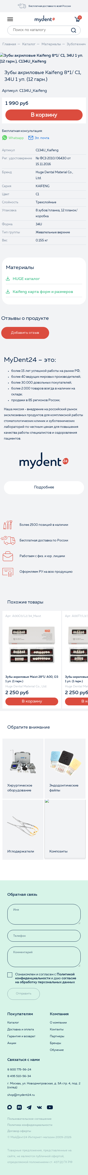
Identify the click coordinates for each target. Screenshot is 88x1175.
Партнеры (57, 1036)
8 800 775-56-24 (19, 1069)
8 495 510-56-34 (19, 1076)
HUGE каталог (26, 279)
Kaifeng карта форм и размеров (43, 292)
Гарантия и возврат (21, 1036)
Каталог (13, 1022)
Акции (11, 1043)
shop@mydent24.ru (21, 1095)
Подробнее (44, 487)
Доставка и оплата (20, 1029)
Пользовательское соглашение (29, 1119)
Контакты (57, 1029)
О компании (58, 1022)
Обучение (57, 1050)
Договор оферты (19, 1131)
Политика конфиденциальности (29, 1125)
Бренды (55, 1043)
